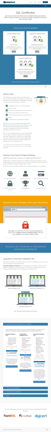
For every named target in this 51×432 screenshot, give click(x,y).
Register (39, 2)
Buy (14, 51)
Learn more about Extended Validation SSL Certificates (25, 311)
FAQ (8, 395)
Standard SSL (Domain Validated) (11, 123)
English (30, 2)
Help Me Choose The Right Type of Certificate (19, 324)
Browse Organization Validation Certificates (26, 370)
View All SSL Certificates (13, 388)
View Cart (45, 2)
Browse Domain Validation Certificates (12, 366)
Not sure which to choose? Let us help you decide (26, 82)
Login (35, 2)
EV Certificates (6, 126)
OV (29, 125)
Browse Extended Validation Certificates (39, 381)
